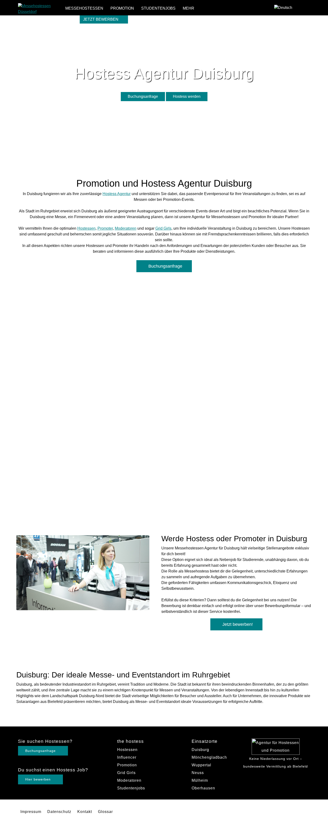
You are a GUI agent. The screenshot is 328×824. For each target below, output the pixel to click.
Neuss (198, 773)
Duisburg (200, 750)
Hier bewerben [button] (38, 779)
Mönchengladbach (209, 757)
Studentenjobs (158, 8)
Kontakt (84, 812)
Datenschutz (59, 812)
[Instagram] (306, 8)
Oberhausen (203, 788)
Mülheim (200, 780)
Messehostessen (84, 8)
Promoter (105, 228)
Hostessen (86, 228)
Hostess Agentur (117, 194)
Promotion (122, 8)
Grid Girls (163, 228)
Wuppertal (201, 765)
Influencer (126, 757)
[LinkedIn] (306, 16)
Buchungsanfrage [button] (143, 96)
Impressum (30, 812)
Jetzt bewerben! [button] (237, 624)
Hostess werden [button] (186, 96)
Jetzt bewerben (101, 19)
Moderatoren (125, 228)
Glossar (105, 812)
